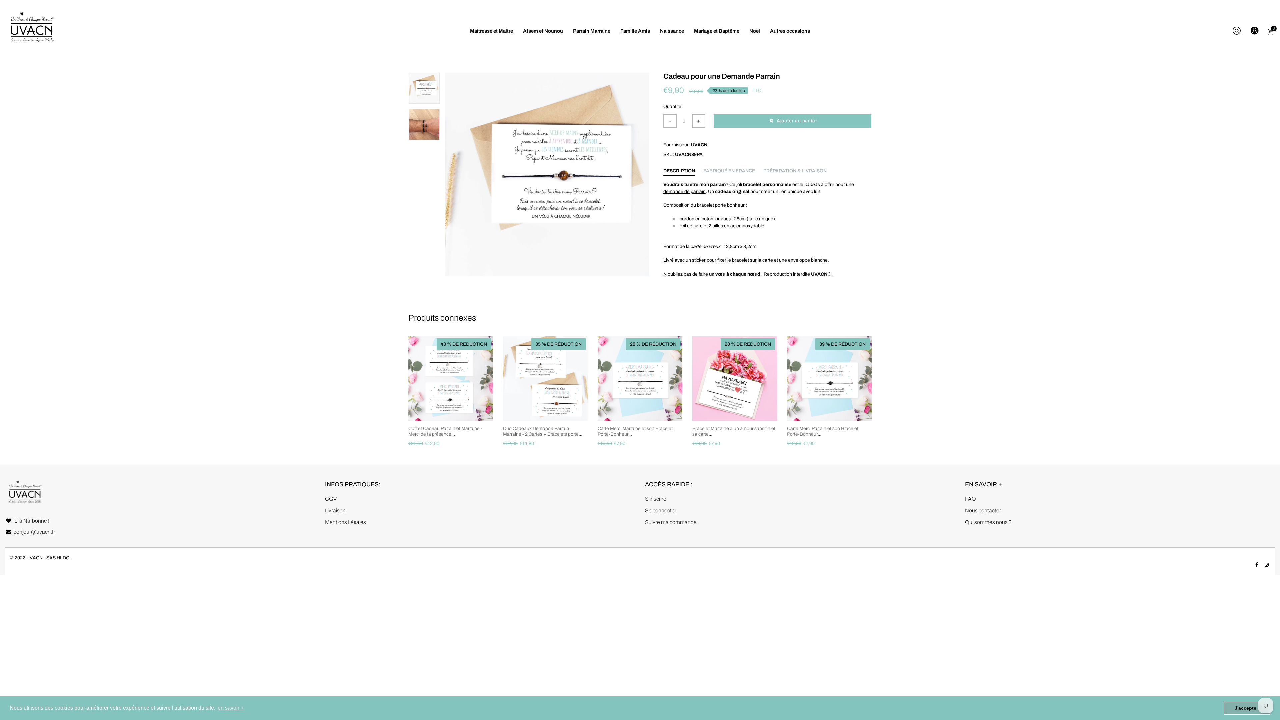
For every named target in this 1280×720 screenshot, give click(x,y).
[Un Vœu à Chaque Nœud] (31, 30)
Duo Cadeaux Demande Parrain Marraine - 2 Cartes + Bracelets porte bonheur (541, 434)
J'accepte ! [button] (1247, 708)
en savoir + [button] (231, 708)
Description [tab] (679, 170)
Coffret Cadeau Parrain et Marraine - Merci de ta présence (445, 431)
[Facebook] (1256, 564)
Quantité (672, 106)
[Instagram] (1266, 564)
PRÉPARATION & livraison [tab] (795, 170)
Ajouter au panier (797, 120)
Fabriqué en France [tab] (729, 170)
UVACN (699, 144)
